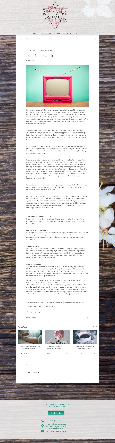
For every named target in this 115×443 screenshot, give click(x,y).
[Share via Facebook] (27, 312)
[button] (47, 32)
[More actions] (88, 50)
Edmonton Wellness (49, 306)
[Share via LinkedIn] (35, 312)
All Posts (20, 39)
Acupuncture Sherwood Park (54, 302)
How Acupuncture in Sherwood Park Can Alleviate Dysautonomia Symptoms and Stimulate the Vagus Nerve (56, 348)
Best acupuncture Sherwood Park (74, 302)
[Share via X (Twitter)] (31, 312)
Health (38, 39)
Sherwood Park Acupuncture (35, 302)
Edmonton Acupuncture (34, 306)
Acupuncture (29, 39)
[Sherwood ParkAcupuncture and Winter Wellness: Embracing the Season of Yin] (85, 337)
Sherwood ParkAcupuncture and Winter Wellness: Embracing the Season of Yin (84, 348)
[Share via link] (39, 312)
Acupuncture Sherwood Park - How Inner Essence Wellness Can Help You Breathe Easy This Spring (30, 348)
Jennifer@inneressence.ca (56, 431)
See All (95, 327)
